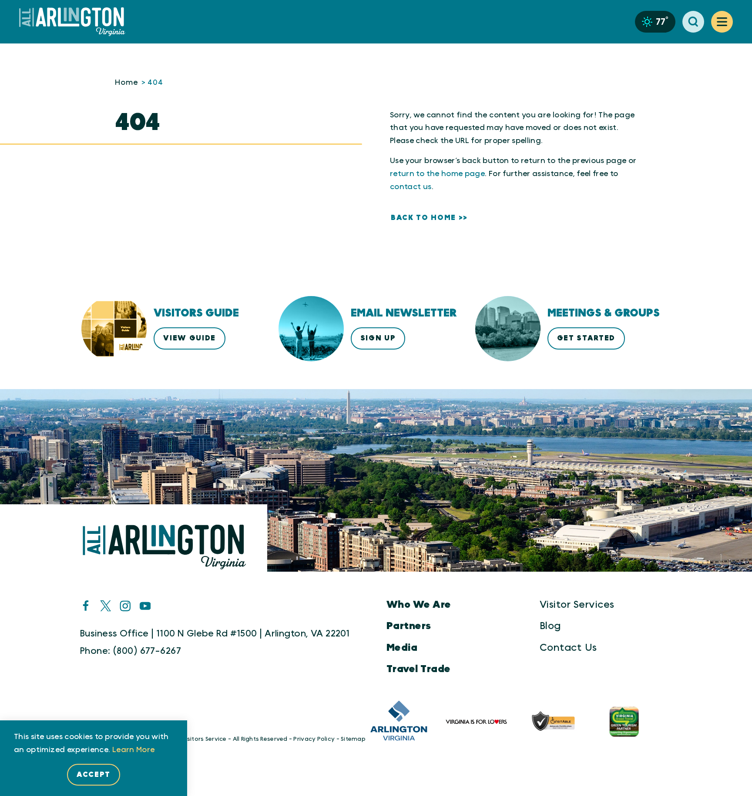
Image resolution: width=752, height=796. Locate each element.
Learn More (133, 750)
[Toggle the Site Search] (693, 22)
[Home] (75, 22)
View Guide (189, 338)
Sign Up (378, 338)
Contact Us (568, 648)
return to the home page (437, 174)
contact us (411, 187)
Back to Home (423, 217)
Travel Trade (418, 669)
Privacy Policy (314, 739)
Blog (550, 626)
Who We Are (418, 604)
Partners (408, 626)
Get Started (586, 338)
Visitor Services (577, 604)
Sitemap (353, 739)
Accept (94, 774)
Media (401, 648)
